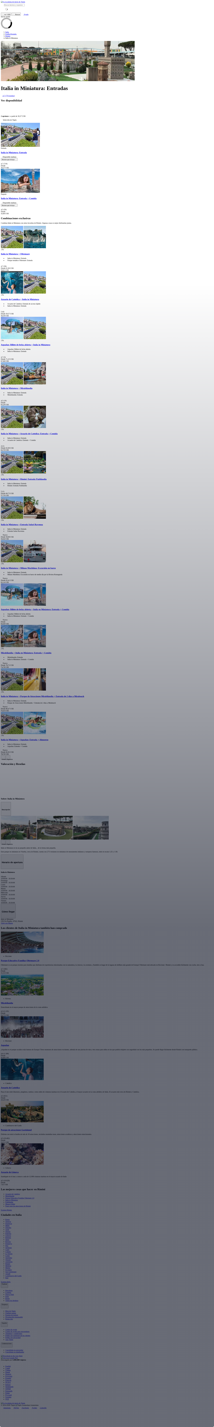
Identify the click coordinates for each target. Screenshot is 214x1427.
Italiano (8, 1385)
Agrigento (8, 1262)
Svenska (8, 1397)
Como (7, 1256)
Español (8, 1378)
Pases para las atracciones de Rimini (18, 1206)
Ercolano (8, 1270)
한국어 (8, 1382)
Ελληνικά (8, 1376)
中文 (7, 1399)
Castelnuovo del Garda (13, 1276)
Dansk (7, 1372)
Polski (7, 1393)
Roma (7, 1220)
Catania (8, 1252)
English (8, 1366)
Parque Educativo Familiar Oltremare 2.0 (19, 1198)
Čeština (8, 1370)
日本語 (8, 1389)
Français (8, 1380)
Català (7, 1368)
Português (8, 1391)
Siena (7, 1240)
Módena (8, 1266)
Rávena (8, 1242)
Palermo (8, 1234)
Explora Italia (6, 1282)
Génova (8, 1236)
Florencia (8, 1224)
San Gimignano (10, 1272)
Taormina (8, 1258)
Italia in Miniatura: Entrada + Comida (19, 198)
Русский (8, 1395)
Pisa (6, 1246)
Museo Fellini (10, 1204)
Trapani (8, 1260)
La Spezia (8, 1254)
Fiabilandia (9, 1202)
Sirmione (8, 1248)
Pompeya (8, 1244)
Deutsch (8, 1374)
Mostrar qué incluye (8, 159)
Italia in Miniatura (11, 1200)
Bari (6, 1278)
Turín (7, 1230)
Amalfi (7, 1274)
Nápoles (8, 1228)
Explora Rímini (6, 1210)
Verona (7, 1232)
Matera (7, 1268)
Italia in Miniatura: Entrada (14, 152)
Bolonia (8, 1238)
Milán (7, 1226)
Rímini (7, 1264)
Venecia (8, 1222)
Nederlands (9, 1387)
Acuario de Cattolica (12, 1194)
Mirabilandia (9, 1196)
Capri (7, 1250)
